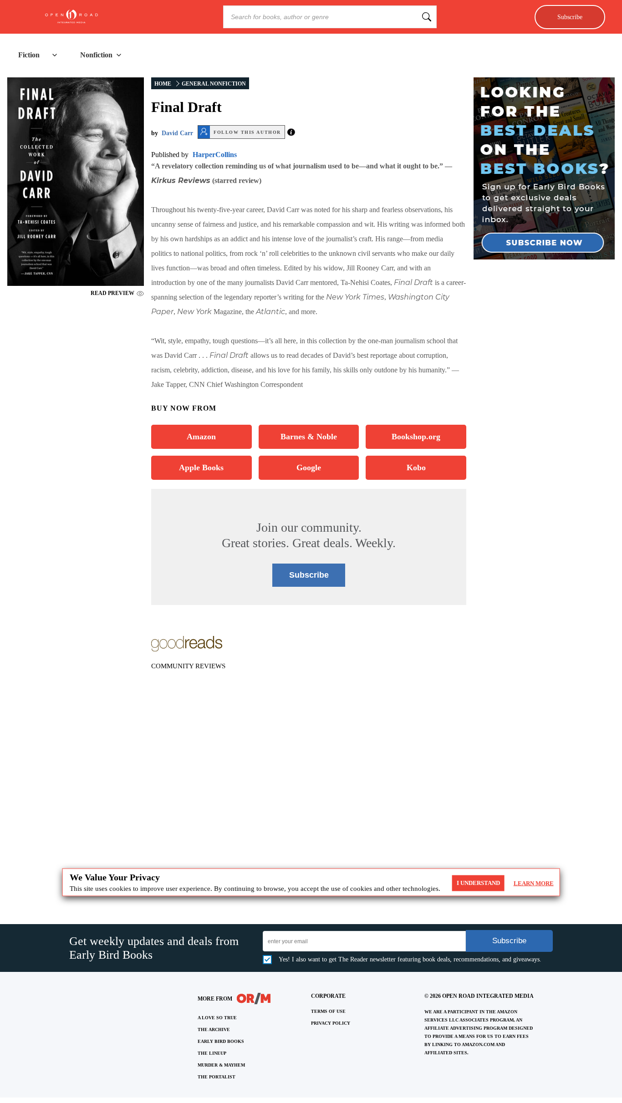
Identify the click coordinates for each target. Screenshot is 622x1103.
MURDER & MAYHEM (221, 1064)
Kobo (416, 467)
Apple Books (201, 467)
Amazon (201, 436)
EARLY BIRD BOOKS (221, 1041)
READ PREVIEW (112, 293)
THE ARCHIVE (214, 1029)
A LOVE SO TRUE (217, 1017)
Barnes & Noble (308, 436)
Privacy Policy (330, 1023)
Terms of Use (328, 1011)
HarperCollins (215, 154)
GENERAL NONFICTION (214, 84)
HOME (162, 84)
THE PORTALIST (216, 1076)
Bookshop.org (416, 436)
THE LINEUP (212, 1053)
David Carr (177, 133)
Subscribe (569, 16)
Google (308, 467)
